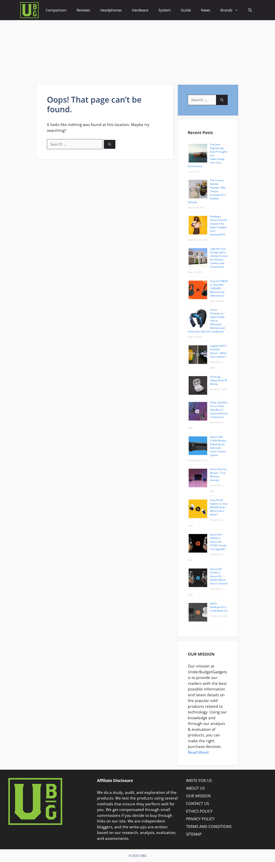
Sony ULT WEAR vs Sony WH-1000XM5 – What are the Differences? (219, 288)
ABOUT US (195, 788)
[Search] (109, 144)
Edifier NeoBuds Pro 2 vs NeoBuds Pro (219, 607)
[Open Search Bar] (250, 10)
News (205, 10)
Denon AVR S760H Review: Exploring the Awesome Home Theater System (218, 446)
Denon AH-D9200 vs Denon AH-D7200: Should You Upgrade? (218, 542)
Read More (198, 752)
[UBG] (29, 10)
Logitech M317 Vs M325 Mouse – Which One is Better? (218, 351)
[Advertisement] (137, 50)
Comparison (56, 10)
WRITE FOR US (199, 780)
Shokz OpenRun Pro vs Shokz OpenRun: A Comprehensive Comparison (219, 410)
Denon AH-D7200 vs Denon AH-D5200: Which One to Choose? (218, 576)
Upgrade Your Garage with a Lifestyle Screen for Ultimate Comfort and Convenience (219, 258)
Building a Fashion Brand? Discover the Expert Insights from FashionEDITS (218, 225)
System (164, 10)
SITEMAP (194, 834)
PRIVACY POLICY (200, 818)
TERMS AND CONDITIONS (209, 826)
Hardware (140, 10)
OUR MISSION (198, 795)
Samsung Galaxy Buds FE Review (218, 380)
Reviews (83, 10)
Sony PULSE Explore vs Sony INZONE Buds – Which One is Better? (218, 507)
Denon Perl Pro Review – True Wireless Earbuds (218, 474)
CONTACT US (197, 803)
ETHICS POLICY (199, 811)
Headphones (111, 10)
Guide (186, 10)
